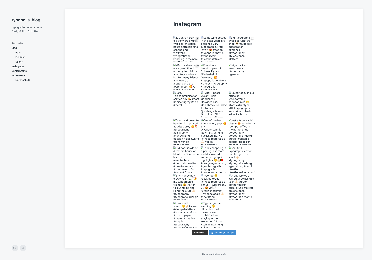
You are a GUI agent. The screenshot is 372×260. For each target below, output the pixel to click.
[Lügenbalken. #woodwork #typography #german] (242, 77)
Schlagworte (19, 70)
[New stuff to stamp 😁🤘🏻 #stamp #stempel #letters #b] (186, 215)
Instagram (18, 66)
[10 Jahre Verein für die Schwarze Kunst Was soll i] (186, 49)
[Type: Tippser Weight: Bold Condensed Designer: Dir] (214, 104)
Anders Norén (219, 254)
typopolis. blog (26, 19)
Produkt (20, 57)
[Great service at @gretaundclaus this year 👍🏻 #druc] (242, 187)
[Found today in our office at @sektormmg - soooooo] (242, 104)
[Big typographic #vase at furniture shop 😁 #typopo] (242, 49)
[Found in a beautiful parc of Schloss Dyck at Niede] (214, 77)
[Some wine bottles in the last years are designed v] (214, 49)
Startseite (17, 43)
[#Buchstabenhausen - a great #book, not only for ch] (186, 77)
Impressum (18, 75)
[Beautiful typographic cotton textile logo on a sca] (242, 159)
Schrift (19, 61)
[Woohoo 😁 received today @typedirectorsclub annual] (214, 187)
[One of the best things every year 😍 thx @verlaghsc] (214, 132)
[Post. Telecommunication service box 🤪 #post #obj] (186, 104)
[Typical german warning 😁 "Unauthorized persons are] (214, 215)
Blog (14, 47)
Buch (18, 52)
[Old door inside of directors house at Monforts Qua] (186, 159)
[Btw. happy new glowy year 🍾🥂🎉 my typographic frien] (186, 187)
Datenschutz (22, 80)
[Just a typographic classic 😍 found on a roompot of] (242, 132)
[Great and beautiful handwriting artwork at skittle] (186, 132)
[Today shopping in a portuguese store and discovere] (214, 159)
